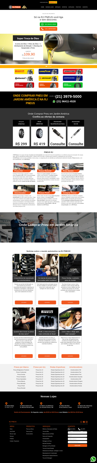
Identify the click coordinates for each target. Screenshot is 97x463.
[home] (18, 7)
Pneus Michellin (21, 383)
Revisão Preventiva (47, 443)
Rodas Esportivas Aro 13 (57, 370)
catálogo (71, 7)
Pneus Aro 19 (39, 383)
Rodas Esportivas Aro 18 (57, 381)
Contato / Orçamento (14, 441)
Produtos (12, 438)
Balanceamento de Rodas (48, 433)
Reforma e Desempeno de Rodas (50, 429)
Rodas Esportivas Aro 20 (57, 385)
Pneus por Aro (39, 367)
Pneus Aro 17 (39, 379)
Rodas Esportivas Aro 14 (57, 372)
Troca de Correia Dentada (48, 448)
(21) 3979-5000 (68, 96)
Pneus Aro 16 (39, 376)
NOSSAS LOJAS (50, 7)
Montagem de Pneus (47, 441)
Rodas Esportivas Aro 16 (57, 376)
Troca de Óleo (46, 431)
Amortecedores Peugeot (75, 381)
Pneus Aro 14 (39, 372)
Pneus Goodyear (21, 376)
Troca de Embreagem (47, 458)
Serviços (12, 436)
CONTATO (85, 7)
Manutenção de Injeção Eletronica (50, 455)
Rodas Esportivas (57, 367)
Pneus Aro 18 (39, 381)
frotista (78, 7)
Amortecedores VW (76, 370)
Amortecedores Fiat (76, 372)
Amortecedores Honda (76, 385)
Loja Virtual (12, 431)
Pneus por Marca (21, 367)
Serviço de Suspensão (48, 436)
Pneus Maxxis (21, 381)
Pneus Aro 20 (39, 385)
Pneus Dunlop (21, 374)
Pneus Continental (21, 372)
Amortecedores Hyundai (75, 376)
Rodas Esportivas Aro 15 (57, 374)
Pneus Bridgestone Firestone (21, 370)
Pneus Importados (21, 379)
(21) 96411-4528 (66, 101)
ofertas (64, 7)
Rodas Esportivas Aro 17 (57, 379)
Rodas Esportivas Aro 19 (57, 383)
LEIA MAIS (23, 302)
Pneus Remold (21, 388)
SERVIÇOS (57, 7)
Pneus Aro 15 (39, 374)
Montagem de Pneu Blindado (49, 445)
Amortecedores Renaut (76, 383)
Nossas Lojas (13, 433)
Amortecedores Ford (75, 374)
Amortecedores (75, 367)
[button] (3, 49)
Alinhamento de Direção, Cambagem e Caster (53, 450)
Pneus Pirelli (21, 385)
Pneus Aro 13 (39, 370)
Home (42, 7)
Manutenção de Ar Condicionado (50, 453)
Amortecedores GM (76, 379)
